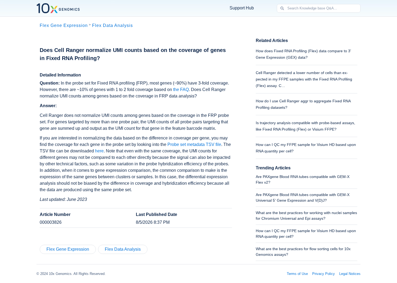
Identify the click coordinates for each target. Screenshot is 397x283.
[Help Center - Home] (58, 8)
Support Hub (242, 8)
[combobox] (323, 8)
